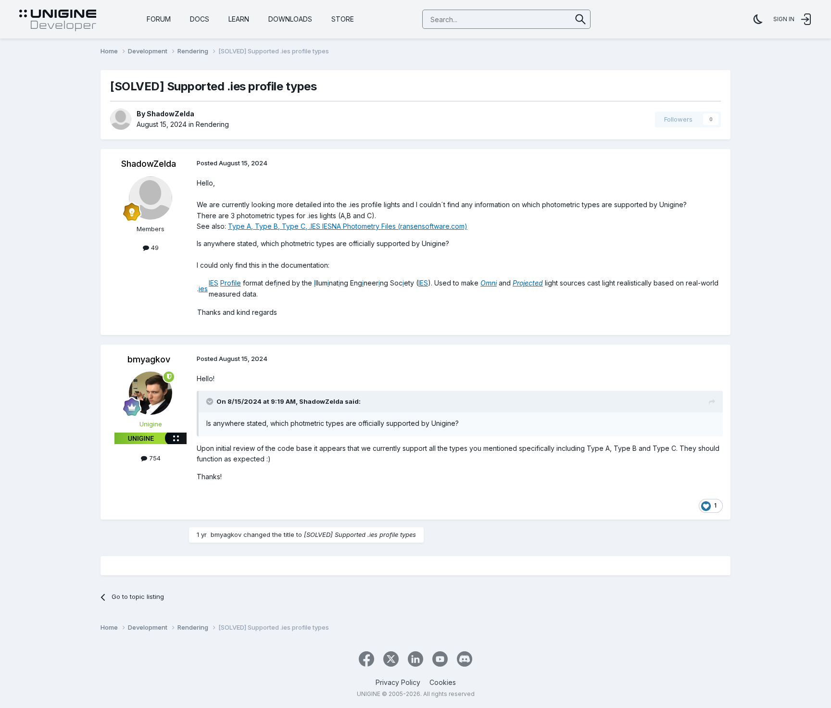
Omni (488, 283)
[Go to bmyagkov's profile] (150, 393)
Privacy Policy (398, 682)
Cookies (442, 682)
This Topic (543, 19)
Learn (238, 19)
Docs (199, 19)
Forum (159, 19)
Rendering (212, 124)
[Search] (580, 19)
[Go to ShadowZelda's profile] (120, 119)
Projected (528, 283)
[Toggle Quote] (210, 401)
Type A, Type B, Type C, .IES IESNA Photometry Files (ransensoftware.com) (347, 226)
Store (342, 19)
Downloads (290, 19)
